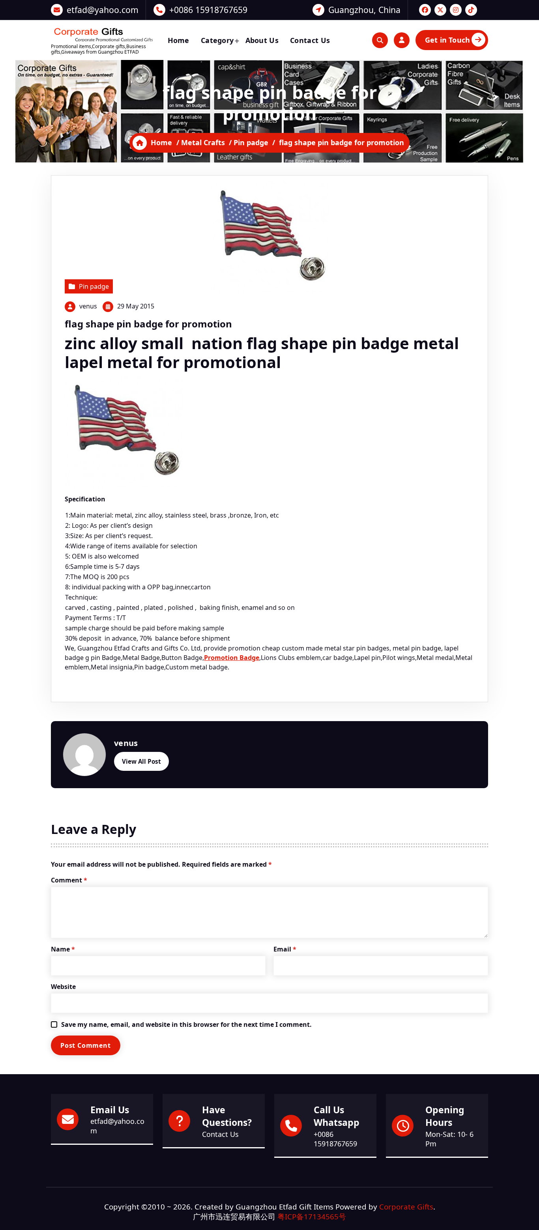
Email (284, 949)
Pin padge (251, 142)
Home (178, 40)
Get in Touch (447, 40)
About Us (262, 40)
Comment (69, 880)
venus (88, 306)
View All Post (141, 761)
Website (63, 986)
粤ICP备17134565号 (311, 1216)
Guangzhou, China (364, 9)
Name (63, 949)
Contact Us (310, 40)
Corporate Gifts (406, 1206)
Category (217, 40)
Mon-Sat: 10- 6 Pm (449, 1138)
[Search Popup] (380, 40)
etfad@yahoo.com (102, 9)
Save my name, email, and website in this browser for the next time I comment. (186, 1024)
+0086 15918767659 (208, 9)
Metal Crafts (203, 142)
